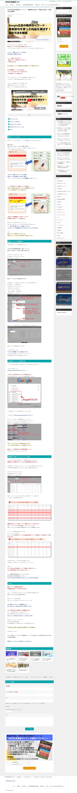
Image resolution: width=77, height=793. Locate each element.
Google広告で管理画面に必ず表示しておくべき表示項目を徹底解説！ (63, 300)
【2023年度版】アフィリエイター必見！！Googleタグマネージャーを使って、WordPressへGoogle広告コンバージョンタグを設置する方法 (63, 250)
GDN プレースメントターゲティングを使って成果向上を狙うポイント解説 (47, 659)
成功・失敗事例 (60, 232)
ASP (58, 178)
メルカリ (59, 222)
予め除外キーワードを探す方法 (15, 124)
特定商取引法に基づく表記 (10, 780)
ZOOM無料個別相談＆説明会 (28, 4)
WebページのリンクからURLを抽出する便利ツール (51, 4)
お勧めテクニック (61, 209)
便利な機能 (59, 227)
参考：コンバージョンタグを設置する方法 (16, 594)
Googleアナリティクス (62, 183)
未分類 (59, 235)
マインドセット (60, 219)
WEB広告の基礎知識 (61, 199)
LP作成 (59, 196)
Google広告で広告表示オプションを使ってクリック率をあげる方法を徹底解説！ (23, 659)
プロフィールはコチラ (60, 90)
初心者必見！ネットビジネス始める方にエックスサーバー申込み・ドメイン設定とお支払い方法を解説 (64, 129)
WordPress (59, 201)
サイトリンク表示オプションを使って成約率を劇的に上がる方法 (11, 659)
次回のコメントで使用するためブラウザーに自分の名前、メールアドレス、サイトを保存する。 (26, 703)
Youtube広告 (60, 206)
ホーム (7, 4)
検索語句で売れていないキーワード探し (17, 126)
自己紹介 (12, 4)
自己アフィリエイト (61, 238)
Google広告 (60, 188)
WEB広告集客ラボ (12, 2)
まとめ (11, 129)
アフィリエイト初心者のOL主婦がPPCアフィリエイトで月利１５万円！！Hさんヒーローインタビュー (64, 135)
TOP (10, 776)
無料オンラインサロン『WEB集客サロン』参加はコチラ (20, 641)
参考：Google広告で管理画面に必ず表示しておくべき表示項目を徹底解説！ (23, 577)
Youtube (59, 204)
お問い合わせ (18, 4)
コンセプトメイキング (61, 214)
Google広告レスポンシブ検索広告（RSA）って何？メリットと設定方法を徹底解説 (11, 670)
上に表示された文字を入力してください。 (14, 709)
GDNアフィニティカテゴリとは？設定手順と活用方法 (23, 670)
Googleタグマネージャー (62, 186)
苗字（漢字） (16, 762)
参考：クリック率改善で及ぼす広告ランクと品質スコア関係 (19, 615)
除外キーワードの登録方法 (15, 121)
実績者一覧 (37, 4)
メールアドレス (15, 764)
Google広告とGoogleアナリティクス (64, 191)
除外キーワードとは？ (14, 118)
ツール (59, 217)
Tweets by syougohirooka (61, 312)
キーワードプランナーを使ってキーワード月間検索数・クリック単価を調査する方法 (35, 659)
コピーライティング (61, 212)
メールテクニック (61, 225)
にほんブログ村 (65, 113)
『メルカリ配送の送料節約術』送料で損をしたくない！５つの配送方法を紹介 (64, 144)
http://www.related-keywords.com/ (14, 370)
